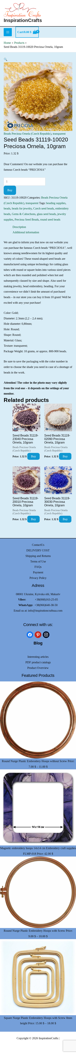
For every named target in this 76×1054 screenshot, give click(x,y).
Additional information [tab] (26, 232)
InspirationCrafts (23, 20)
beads (7, 208)
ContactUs (38, 544)
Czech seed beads (43, 208)
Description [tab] (19, 226)
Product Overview (38, 667)
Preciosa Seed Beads (27, 219)
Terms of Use (38, 561)
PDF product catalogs (38, 662)
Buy (9, 190)
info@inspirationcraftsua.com (45, 610)
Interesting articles (38, 656)
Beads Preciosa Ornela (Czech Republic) (27, 133)
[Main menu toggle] (8, 32)
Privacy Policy (38, 577)
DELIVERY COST (38, 550)
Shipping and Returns (38, 555)
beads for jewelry (22, 208)
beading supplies (55, 203)
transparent (59, 133)
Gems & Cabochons (23, 214)
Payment (38, 572)
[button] (5, 59)
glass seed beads (46, 214)
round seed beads (50, 219)
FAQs (38, 566)
